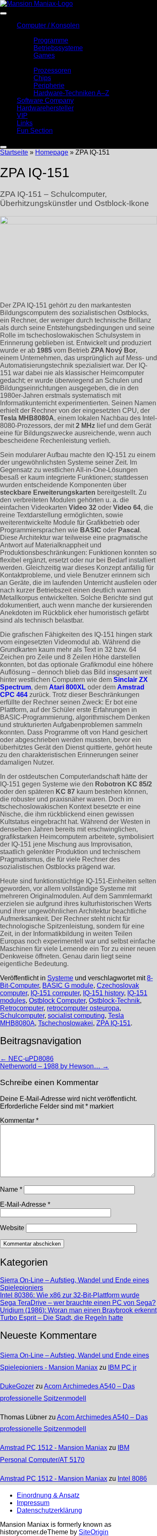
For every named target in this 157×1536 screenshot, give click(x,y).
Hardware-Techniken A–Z (71, 93)
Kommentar (19, 1120)
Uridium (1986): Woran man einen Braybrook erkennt (78, 1310)
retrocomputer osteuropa (83, 1008)
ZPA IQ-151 (113, 1023)
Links (25, 123)
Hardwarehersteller (45, 108)
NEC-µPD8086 (27, 1058)
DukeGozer (17, 1386)
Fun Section (35, 130)
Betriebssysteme (58, 47)
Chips (42, 77)
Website (12, 1227)
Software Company (45, 100)
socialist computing (76, 1015)
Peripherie (48, 85)
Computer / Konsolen (48, 25)
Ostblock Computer (57, 1000)
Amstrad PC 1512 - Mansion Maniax (53, 1447)
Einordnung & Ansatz (48, 1495)
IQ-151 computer (55, 993)
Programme (50, 40)
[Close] (3, 147)
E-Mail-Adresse (25, 1204)
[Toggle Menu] (3, 13)
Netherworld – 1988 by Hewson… (54, 1066)
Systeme (60, 978)
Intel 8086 (132, 1478)
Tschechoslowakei (65, 1023)
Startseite (14, 152)
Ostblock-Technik (114, 1000)
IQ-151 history (103, 993)
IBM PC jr (122, 1367)
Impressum (33, 1502)
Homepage (51, 152)
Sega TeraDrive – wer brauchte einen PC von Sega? (78, 1302)
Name (11, 1189)
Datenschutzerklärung (49, 1510)
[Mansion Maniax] (36, 3)
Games (44, 55)
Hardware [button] (31, 62)
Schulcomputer (22, 1015)
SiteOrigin (93, 1532)
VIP (22, 115)
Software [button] (30, 32)
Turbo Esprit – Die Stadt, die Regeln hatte (61, 1317)
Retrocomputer (22, 1008)
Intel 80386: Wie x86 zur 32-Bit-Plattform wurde (69, 1295)
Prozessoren (52, 70)
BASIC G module (67, 985)
